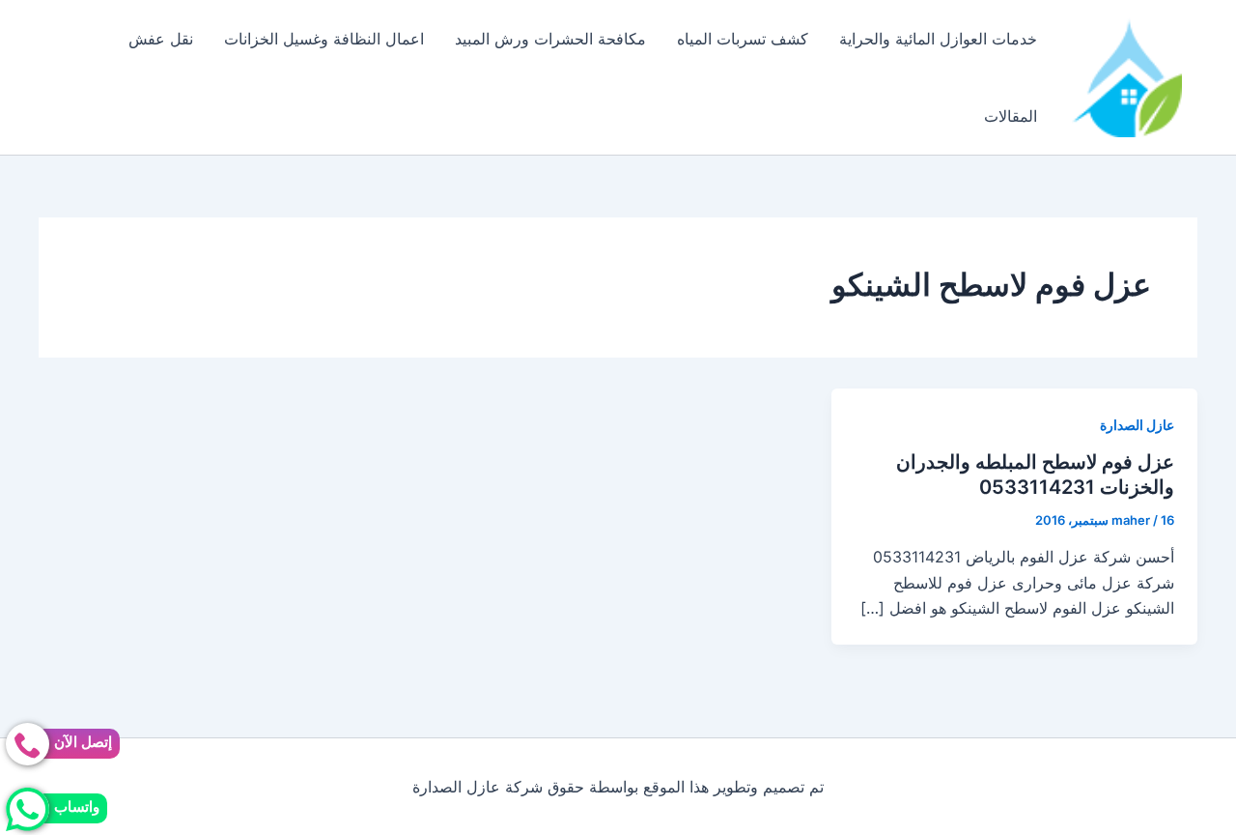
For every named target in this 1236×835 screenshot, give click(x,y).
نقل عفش (160, 38)
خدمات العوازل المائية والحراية (938, 38)
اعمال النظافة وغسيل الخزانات (324, 38)
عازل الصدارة (1137, 425)
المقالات (1010, 116)
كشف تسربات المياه (742, 38)
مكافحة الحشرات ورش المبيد (550, 38)
